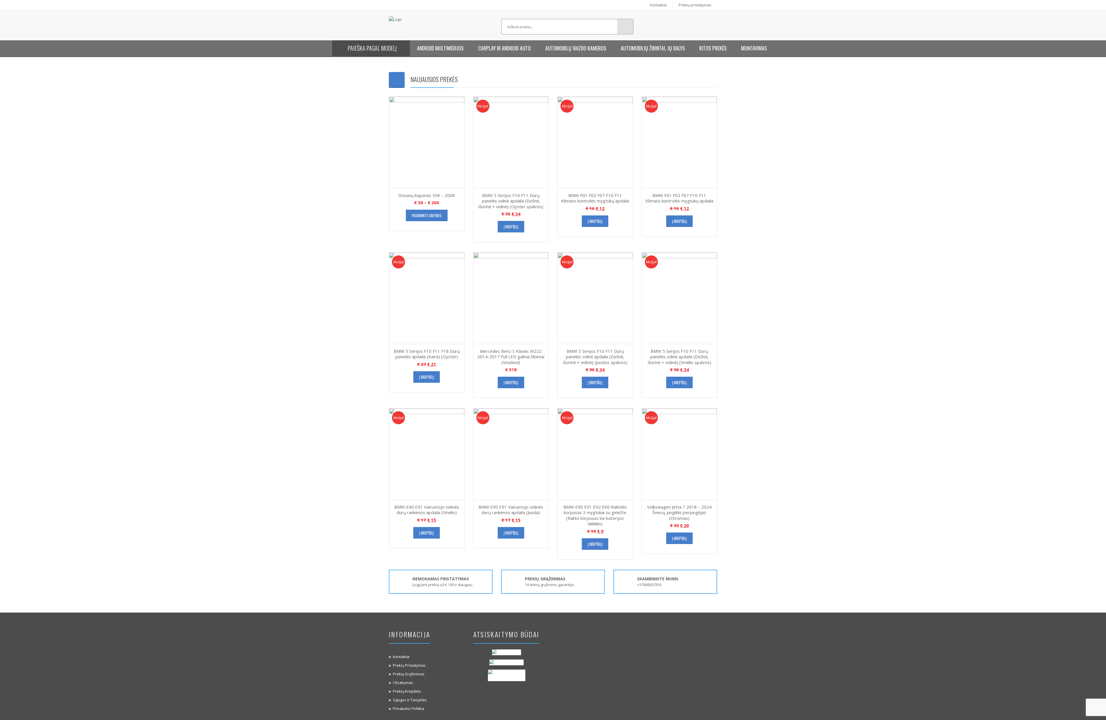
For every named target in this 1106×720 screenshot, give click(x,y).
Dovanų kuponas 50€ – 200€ (426, 195)
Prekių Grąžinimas (409, 674)
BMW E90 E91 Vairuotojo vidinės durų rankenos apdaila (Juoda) (510, 510)
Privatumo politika (408, 708)
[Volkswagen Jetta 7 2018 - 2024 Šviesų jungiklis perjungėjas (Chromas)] (679, 453)
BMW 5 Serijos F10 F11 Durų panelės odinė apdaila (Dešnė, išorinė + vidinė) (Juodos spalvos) (595, 356)
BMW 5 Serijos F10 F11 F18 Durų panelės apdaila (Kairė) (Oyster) (427, 354)
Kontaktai (658, 4)
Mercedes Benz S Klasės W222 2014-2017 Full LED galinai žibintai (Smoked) (510, 356)
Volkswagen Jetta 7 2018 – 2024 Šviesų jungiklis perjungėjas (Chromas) (679, 512)
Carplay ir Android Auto (504, 48)
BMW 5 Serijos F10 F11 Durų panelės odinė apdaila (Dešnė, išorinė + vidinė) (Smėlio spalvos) (679, 356)
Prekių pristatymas (695, 4)
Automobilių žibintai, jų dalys (653, 48)
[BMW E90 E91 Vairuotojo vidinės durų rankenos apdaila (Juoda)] (511, 453)
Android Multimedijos (440, 48)
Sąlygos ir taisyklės (410, 699)
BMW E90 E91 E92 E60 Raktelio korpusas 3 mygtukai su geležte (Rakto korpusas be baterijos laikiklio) (595, 515)
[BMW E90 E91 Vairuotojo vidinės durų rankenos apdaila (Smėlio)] (426, 453)
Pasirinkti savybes (427, 215)
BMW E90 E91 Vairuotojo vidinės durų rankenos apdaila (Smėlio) (426, 510)
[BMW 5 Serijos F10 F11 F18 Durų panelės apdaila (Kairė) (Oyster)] (426, 297)
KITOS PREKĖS (713, 48)
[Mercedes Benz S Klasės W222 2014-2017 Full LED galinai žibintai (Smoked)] (511, 297)
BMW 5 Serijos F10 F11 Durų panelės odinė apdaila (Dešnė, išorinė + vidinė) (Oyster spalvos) (510, 200)
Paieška (625, 26)
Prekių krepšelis (407, 691)
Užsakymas (403, 682)
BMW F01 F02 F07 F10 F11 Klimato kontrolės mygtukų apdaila (595, 198)
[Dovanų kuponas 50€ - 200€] (426, 142)
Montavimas (754, 48)
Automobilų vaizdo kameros (575, 48)
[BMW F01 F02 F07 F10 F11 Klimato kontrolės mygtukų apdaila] (595, 142)
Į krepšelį (511, 227)
